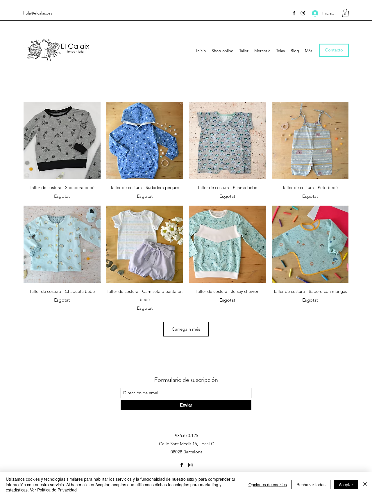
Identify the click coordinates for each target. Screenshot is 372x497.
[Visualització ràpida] (62, 140)
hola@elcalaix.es (37, 13)
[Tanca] (365, 484)
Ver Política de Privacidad (53, 490)
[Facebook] (294, 13)
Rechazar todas (311, 484)
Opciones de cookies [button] (267, 484)
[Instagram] (303, 13)
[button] (345, 13)
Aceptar (346, 484)
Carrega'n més (186, 329)
